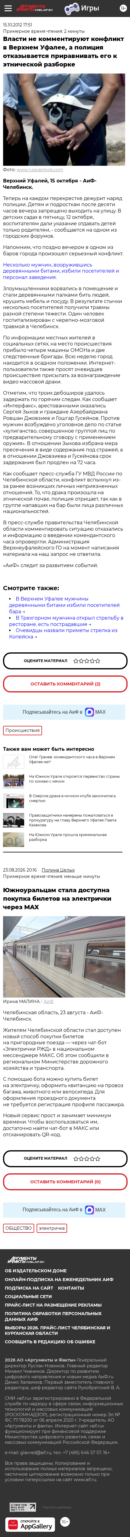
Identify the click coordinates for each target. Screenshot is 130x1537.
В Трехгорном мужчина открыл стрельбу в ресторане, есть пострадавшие (66, 621)
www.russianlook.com (40, 169)
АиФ (49, 1001)
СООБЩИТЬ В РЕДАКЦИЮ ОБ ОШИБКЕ (50, 1342)
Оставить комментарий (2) (65, 684)
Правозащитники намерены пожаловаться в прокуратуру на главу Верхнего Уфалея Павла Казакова (72, 820)
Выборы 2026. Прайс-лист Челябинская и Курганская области (57, 1330)
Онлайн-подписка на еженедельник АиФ (59, 1279)
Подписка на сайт (29, 1288)
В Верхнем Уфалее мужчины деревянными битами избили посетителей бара (64, 605)
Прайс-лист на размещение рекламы (53, 1305)
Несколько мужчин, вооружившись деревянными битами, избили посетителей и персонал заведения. (61, 271)
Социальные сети (28, 1296)
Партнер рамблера (57, 1507)
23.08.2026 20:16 (20, 870)
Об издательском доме (36, 1270)
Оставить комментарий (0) (65, 1182)
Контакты (71, 1288)
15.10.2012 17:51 (17, 25)
